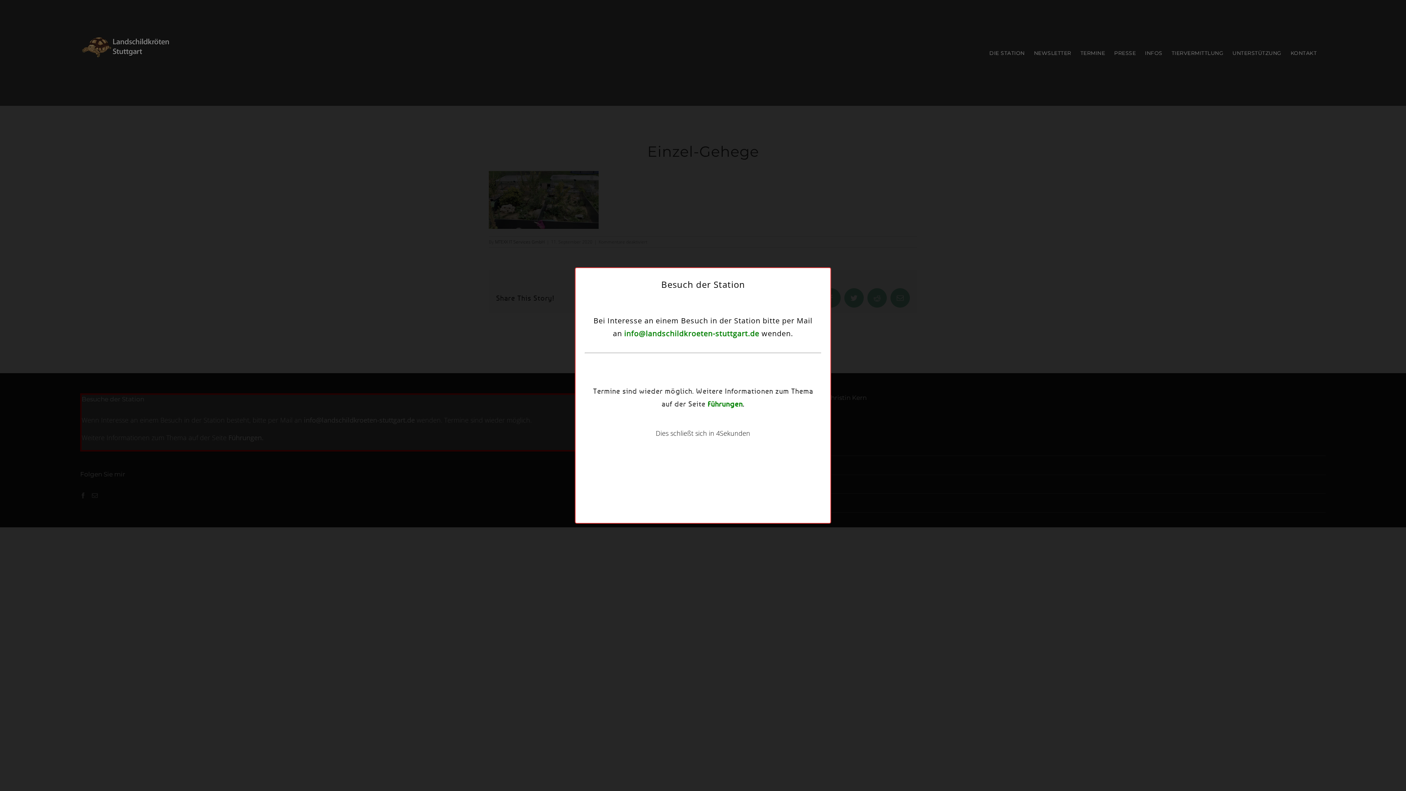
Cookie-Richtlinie (670, 443)
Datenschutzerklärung (712, 443)
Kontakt (745, 443)
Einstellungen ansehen (761, 425)
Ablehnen (699, 425)
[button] (788, 347)
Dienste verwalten (636, 404)
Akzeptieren (641, 425)
